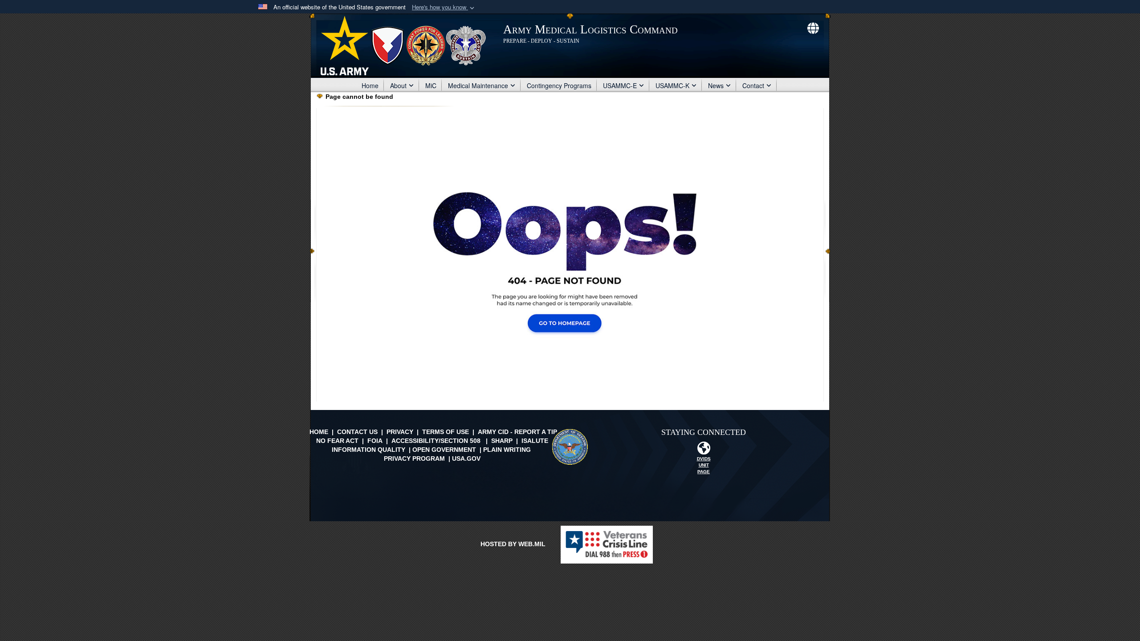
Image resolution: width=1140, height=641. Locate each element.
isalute (534, 440)
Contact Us (357, 431)
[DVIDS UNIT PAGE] (703, 450)
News (716, 85)
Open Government (444, 449)
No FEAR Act (337, 440)
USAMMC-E (620, 85)
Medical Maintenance (478, 85)
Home (370, 85)
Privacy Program (414, 458)
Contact (753, 85)
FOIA (375, 440)
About (398, 85)
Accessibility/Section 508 (435, 440)
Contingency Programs (559, 85)
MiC (430, 85)
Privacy (400, 431)
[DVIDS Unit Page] (813, 27)
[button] (444, 7)
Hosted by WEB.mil (513, 544)
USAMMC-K (672, 85)
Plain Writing (507, 449)
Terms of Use (445, 431)
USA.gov (466, 458)
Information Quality (368, 449)
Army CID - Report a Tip (517, 431)
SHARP (502, 440)
